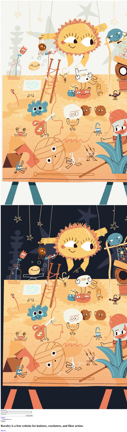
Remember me (7, 419)
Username (4, 412)
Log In (3, 421)
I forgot (3, 417)
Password (3, 414)
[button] (3, 430)
